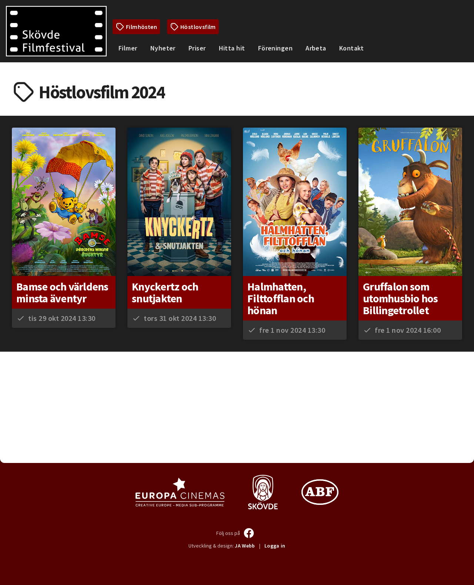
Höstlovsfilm (198, 26)
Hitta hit (232, 48)
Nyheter (163, 48)
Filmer (127, 48)
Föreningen (275, 48)
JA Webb (245, 545)
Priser (197, 48)
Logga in (275, 545)
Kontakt (351, 48)
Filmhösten (141, 26)
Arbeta (316, 48)
